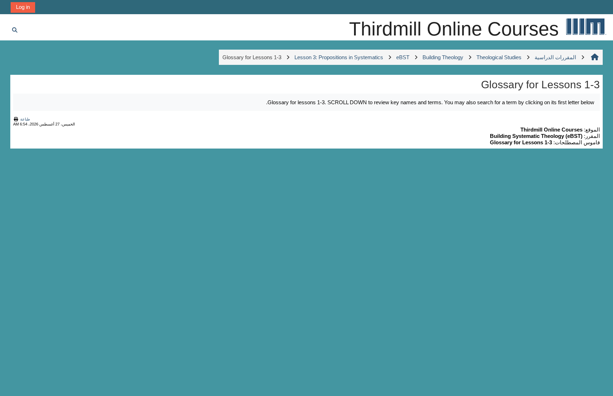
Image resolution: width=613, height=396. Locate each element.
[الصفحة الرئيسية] (585, 26)
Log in (23, 7)
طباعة (25, 119)
